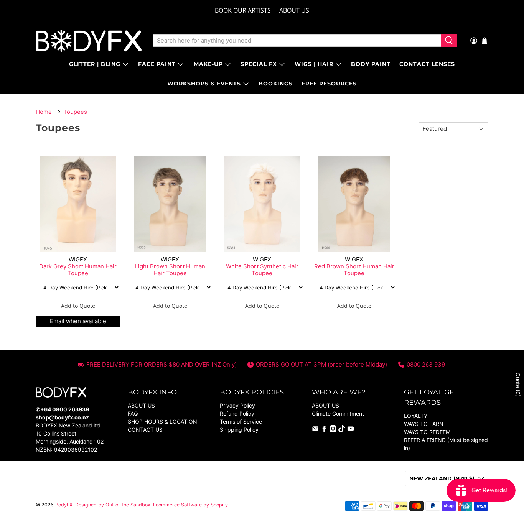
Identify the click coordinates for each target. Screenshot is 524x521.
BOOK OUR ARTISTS (243, 10)
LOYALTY (415, 416)
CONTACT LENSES (427, 64)
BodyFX (64, 505)
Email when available (78, 321)
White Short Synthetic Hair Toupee (262, 270)
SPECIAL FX (259, 64)
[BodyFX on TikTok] (341, 430)
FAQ (133, 413)
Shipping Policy (239, 429)
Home (44, 112)
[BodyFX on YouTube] (350, 430)
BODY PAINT (371, 64)
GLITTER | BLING (94, 64)
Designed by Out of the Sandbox (112, 505)
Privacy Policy (237, 405)
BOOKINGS (276, 83)
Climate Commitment (338, 413)
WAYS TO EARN (423, 424)
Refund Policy (237, 413)
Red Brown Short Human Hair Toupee (354, 270)
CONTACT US (145, 429)
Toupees (75, 112)
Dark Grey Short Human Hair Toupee (78, 270)
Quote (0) (518, 385)
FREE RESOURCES (329, 83)
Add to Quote (78, 305)
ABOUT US (294, 10)
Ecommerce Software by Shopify (190, 505)
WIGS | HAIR (314, 64)
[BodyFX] (89, 41)
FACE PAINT (157, 64)
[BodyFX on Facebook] (324, 430)
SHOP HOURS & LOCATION (162, 421)
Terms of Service (241, 421)
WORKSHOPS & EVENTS (204, 83)
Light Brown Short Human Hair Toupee (170, 270)
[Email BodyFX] (315, 430)
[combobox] (297, 40)
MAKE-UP (208, 64)
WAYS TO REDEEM (427, 432)
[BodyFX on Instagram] (333, 430)
